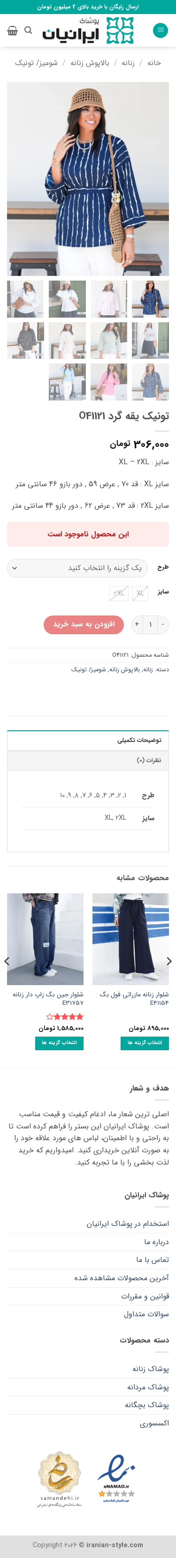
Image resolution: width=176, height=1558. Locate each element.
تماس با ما (152, 1260)
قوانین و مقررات (145, 1296)
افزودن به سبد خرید (84, 624)
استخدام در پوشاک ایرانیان (128, 1224)
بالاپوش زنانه (89, 63)
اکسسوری (154, 1423)
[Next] (7, 979)
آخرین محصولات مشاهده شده (122, 1278)
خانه (154, 63)
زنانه (128, 63)
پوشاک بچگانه (147, 1405)
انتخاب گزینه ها (145, 1043)
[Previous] (168, 979)
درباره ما (156, 1242)
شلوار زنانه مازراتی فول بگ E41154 (134, 999)
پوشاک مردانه (148, 1387)
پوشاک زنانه (150, 1369)
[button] (160, 30)
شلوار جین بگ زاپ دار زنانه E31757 (48, 999)
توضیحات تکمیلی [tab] (139, 740)
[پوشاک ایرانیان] (88, 30)
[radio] (140, 593)
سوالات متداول (146, 1314)
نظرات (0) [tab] (149, 760)
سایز (163, 592)
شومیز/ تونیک (36, 63)
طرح (163, 567)
